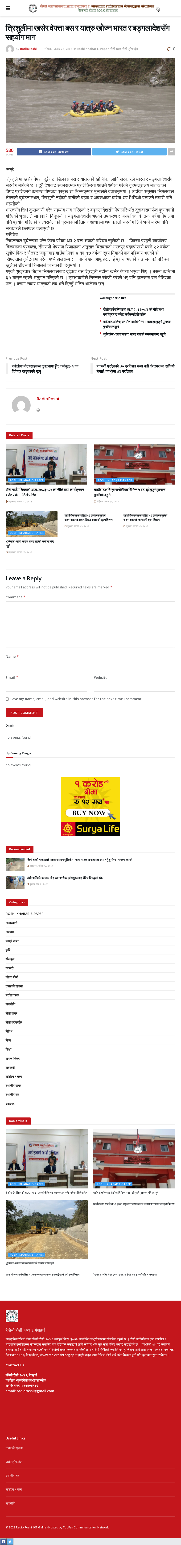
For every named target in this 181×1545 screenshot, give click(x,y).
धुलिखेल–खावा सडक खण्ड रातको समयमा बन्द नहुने (134, 334)
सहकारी (10, 1067)
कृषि (8, 950)
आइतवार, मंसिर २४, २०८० (41, 865)
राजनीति (10, 1004)
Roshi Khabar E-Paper (93, 49)
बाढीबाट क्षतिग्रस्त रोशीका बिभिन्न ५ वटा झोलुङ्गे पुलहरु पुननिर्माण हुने (125, 1192)
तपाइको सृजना (14, 986)
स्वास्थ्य (10, 1103)
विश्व (8, 1040)
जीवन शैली (12, 977)
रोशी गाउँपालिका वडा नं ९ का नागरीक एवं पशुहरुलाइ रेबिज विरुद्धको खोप (65, 878)
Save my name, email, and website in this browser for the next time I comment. (76, 699)
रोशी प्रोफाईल (130, 49)
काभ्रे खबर (12, 941)
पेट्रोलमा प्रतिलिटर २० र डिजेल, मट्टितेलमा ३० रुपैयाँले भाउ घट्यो (125, 1274)
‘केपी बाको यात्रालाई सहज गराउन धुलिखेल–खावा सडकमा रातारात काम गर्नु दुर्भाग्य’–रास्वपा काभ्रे (79, 860)
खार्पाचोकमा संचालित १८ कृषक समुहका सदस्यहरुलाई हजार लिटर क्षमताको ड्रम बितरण (89, 517)
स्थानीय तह (12, 1094)
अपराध (10, 932)
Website (100, 677)
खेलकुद (10, 959)
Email (12, 677)
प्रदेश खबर (12, 995)
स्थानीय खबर (13, 1085)
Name (12, 656)
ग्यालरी (9, 968)
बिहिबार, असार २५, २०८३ (107, 501)
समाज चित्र (13, 1058)
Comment (15, 597)
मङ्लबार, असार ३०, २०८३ (20, 501)
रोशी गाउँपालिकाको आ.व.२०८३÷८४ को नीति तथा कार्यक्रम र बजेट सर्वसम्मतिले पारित (46, 1192)
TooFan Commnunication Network (86, 1527)
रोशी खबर (115, 49)
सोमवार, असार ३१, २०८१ (58, 49)
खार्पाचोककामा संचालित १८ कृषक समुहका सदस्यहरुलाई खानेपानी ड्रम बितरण (145, 517)
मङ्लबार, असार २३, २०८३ (20, 552)
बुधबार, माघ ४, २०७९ (39, 884)
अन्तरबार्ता (11, 923)
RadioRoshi (28, 49)
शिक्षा (8, 1049)
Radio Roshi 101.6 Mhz (31, 1527)
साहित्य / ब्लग (14, 1076)
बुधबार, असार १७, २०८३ (78, 526)
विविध (9, 1031)
